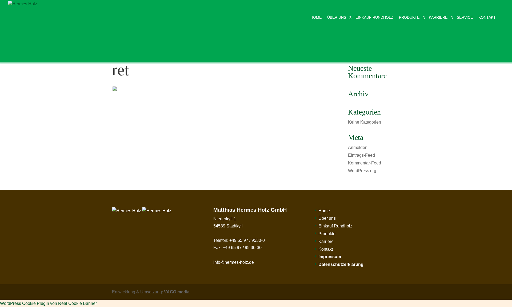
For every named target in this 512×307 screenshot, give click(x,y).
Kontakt (487, 17)
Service (465, 17)
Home (316, 17)
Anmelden (357, 147)
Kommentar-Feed (364, 163)
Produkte (409, 17)
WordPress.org (362, 170)
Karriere (438, 17)
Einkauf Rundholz (374, 17)
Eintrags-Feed (361, 155)
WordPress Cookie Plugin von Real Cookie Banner (48, 303)
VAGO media (177, 292)
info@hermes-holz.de (233, 262)
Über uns (336, 17)
